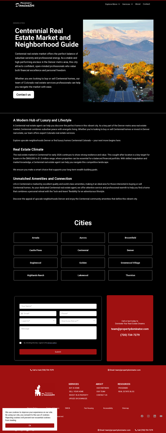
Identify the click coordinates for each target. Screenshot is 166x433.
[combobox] (37, 321)
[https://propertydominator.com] (48, 4)
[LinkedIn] (155, 416)
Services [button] (126, 4)
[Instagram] (148, 416)
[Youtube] (161, 416)
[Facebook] (142, 416)
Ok (30, 425)
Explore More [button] (111, 4)
